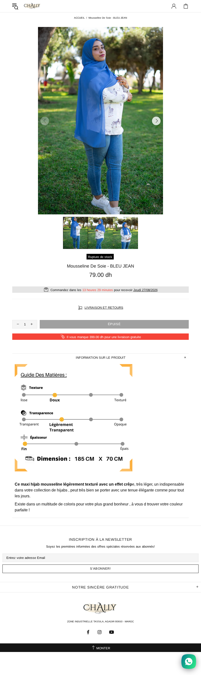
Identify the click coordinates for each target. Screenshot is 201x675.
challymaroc (32, 6)
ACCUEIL (79, 17)
